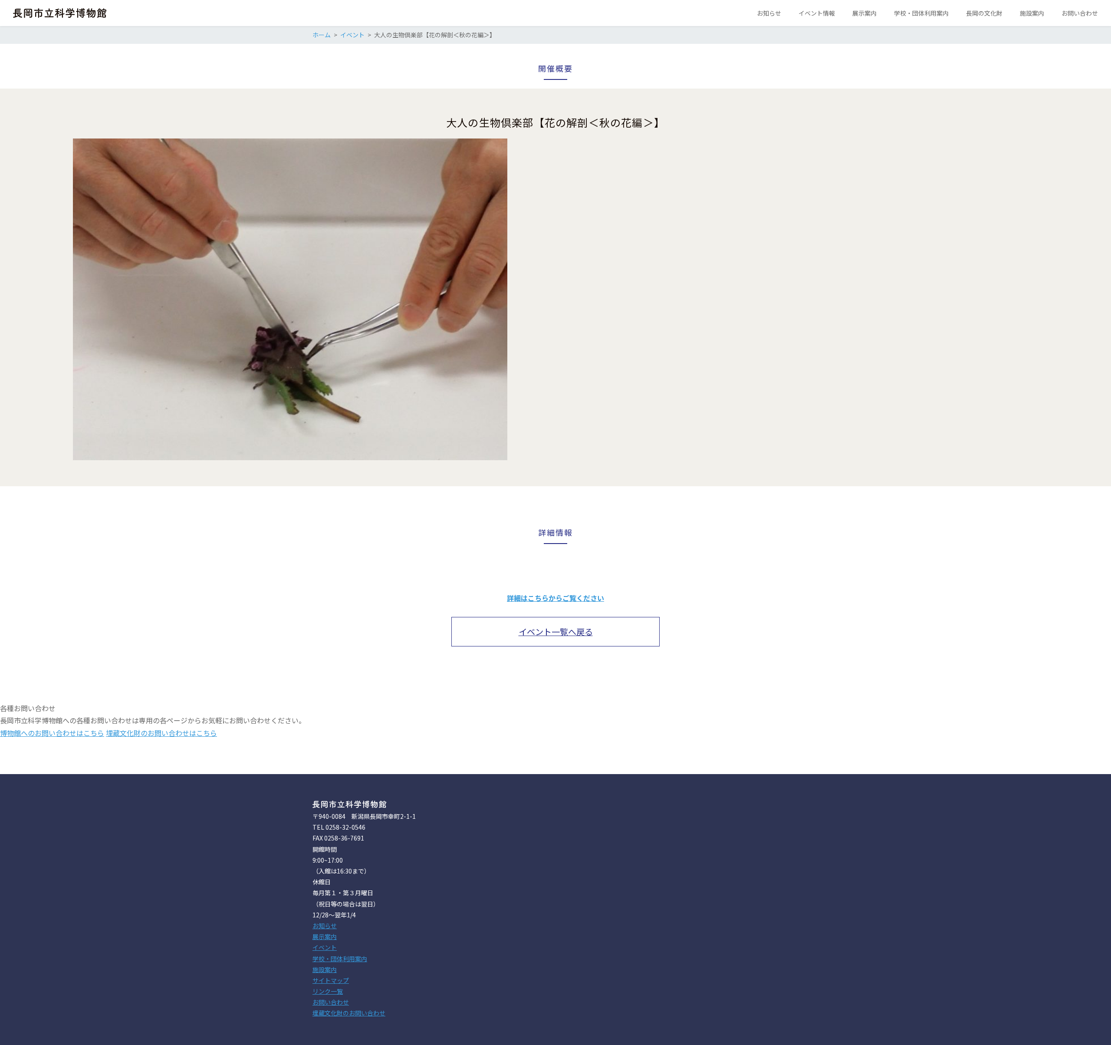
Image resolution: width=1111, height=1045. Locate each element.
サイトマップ (330, 980)
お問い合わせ (330, 1002)
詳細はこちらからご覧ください (555, 598)
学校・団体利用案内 (339, 958)
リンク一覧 (327, 991)
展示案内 (324, 936)
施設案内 (324, 969)
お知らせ (324, 925)
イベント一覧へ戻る (556, 632)
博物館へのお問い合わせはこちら (52, 733)
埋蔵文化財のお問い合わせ (348, 1013)
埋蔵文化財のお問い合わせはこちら (161, 733)
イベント (324, 947)
